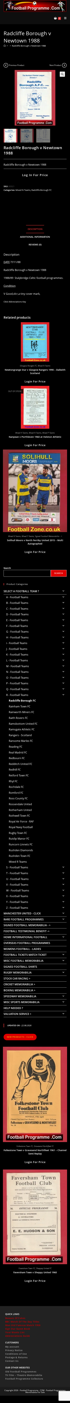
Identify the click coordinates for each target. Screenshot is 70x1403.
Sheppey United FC (44, 1268)
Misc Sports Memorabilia (22, 1002)
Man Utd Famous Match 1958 (23, 1325)
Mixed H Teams (21, 432)
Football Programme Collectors (24, 1378)
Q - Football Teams (17, 689)
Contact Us (12, 1360)
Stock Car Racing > (17, 978)
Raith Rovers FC (18, 718)
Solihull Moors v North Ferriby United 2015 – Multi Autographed (35, 542)
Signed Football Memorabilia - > (48, 536)
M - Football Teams (17, 666)
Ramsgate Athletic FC (22, 729)
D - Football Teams (17, 614)
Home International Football (25, 937)
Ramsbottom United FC (23, 723)
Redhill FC (15, 769)
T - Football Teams (17, 873)
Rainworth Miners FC (21, 712)
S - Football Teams (17, 867)
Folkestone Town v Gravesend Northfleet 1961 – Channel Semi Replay (35, 1152)
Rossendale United (20, 804)
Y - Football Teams (17, 902)
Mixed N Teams (22, 190)
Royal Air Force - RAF (21, 821)
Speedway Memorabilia (20, 996)
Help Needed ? (13, 1008)
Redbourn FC (17, 758)
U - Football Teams (17, 879)
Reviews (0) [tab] (35, 244)
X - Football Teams (17, 896)
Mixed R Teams (18, 861)
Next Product (55, 65)
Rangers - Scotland (20, 735)
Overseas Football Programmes (27, 943)
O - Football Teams (17, 677)
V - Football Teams (17, 884)
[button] (62, 74)
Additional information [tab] (35, 236)
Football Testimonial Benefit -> (26, 931)
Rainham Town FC (19, 706)
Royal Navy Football (21, 827)
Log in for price (35, 175)
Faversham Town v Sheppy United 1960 (35, 1272)
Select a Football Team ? (21, 591)
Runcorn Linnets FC (21, 844)
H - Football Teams (17, 637)
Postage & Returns (16, 1357)
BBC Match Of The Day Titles (22, 1321)
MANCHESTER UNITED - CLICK (22, 913)
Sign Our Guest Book (17, 1328)
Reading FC (15, 746)
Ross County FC (18, 798)
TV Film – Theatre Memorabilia (23, 1375)
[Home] (5, 45)
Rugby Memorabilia (18, 972)
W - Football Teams (17, 890)
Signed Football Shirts (20, 967)
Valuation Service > (17, 1014)
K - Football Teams (17, 654)
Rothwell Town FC (19, 815)
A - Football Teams (17, 597)
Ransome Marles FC (21, 741)
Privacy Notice (14, 1350)
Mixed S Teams (28, 536)
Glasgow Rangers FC (28, 365)
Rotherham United (20, 810)
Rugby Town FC (18, 833)
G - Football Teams (17, 631)
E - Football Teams (17, 620)
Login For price (35, 381)
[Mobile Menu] (64, 18)
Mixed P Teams (48, 432)
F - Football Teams (17, 626)
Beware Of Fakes (15, 1318)
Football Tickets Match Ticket (25, 955)
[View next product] (64, 65)
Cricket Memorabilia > (19, 984)
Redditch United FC (20, 764)
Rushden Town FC (19, 856)
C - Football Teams (17, 608)
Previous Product (16, 65)
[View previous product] (6, 65)
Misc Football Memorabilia (23, 961)
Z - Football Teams (17, 908)
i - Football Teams (16, 643)
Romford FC (16, 792)
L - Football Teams (17, 660)
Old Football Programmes (20, 1371)
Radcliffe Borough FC (41, 190)
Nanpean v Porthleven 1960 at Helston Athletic (35, 436)
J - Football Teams (16, 649)
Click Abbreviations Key (15, 301)
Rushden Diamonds (21, 850)
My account (12, 1346)
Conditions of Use (16, 1353)
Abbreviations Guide (17, 1335)
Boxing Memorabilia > (19, 990)
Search (7, 567)
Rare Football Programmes (24, 919)
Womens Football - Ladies (22, 949)
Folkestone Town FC (24, 1146)
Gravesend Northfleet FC (44, 1146)
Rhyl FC (13, 781)
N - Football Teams (17, 672)
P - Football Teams (17, 683)
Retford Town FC (19, 775)
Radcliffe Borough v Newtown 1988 (29, 45)
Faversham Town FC (27, 1268)
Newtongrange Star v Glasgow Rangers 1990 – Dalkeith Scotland (35, 371)
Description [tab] (35, 229)
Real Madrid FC (18, 752)
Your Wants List (15, 1332)
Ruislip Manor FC (19, 838)
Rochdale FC (16, 787)
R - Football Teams (17, 695)
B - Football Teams (17, 603)
